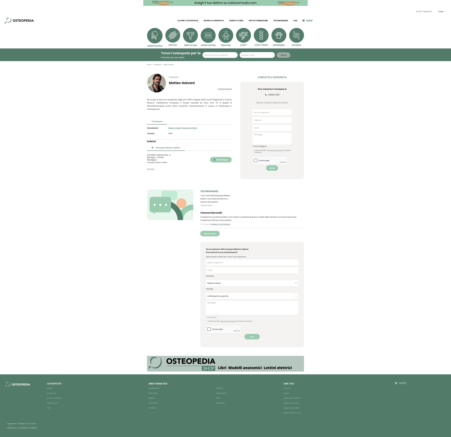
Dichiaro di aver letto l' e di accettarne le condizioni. (230, 321)
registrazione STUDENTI (292, 408)
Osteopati (157, 65)
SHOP (309, 20)
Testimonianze (280, 21)
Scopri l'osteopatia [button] (187, 21)
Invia (272, 168)
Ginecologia (153, 393)
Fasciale (219, 388)
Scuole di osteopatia (54, 398)
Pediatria (151, 398)
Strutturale (153, 403)
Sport (218, 398)
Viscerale (152, 408)
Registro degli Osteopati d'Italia (182, 128)
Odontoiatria (221, 393)
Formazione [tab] (157, 121)
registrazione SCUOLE (291, 403)
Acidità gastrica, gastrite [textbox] (217, 296)
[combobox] (252, 283)
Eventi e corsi (236, 21)
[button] (427, 11)
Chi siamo (287, 388)
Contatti (286, 393)
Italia (441, 11)
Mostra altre (210, 233)
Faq (295, 21)
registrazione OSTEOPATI (292, 398)
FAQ (48, 408)
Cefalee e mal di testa (220, 224)
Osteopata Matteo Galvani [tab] (167, 147)
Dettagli (150, 169)
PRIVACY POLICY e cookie (292, 413)
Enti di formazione (258, 21)
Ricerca (50, 388)
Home (149, 65)
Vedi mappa (222, 159)
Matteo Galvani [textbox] (214, 283)
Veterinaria (220, 403)
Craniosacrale (154, 388)
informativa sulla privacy (228, 321)
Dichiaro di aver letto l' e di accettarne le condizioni (273, 151)
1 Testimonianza (225, 89)
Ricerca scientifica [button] (214, 21)
